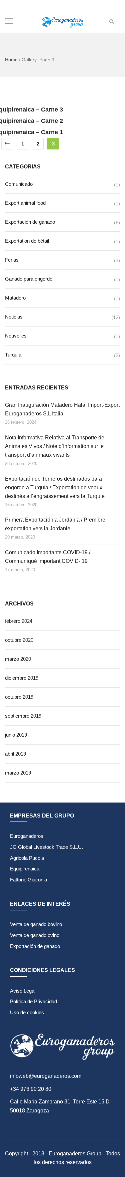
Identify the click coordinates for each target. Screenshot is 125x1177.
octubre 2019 (19, 697)
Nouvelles (16, 336)
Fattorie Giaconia (28, 879)
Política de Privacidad (33, 1001)
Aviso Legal (22, 991)
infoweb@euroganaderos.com (45, 1076)
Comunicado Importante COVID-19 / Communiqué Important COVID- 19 (47, 557)
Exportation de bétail (27, 241)
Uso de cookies (27, 1012)
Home (11, 59)
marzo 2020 (18, 659)
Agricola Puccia (27, 858)
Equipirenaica (24, 868)
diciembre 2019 (21, 678)
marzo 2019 (18, 773)
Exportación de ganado (30, 222)
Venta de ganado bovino (36, 924)
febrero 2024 (18, 621)
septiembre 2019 (23, 716)
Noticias (14, 317)
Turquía (13, 354)
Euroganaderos (26, 836)
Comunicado (19, 184)
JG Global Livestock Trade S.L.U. (46, 847)
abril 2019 (15, 754)
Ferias (12, 260)
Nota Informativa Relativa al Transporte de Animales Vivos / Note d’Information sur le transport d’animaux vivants (54, 446)
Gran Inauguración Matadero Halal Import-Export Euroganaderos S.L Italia (62, 409)
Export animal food (25, 203)
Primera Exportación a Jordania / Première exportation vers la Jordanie (55, 524)
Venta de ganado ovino (34, 935)
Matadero (15, 298)
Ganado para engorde (28, 279)
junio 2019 (16, 735)
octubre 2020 (19, 640)
